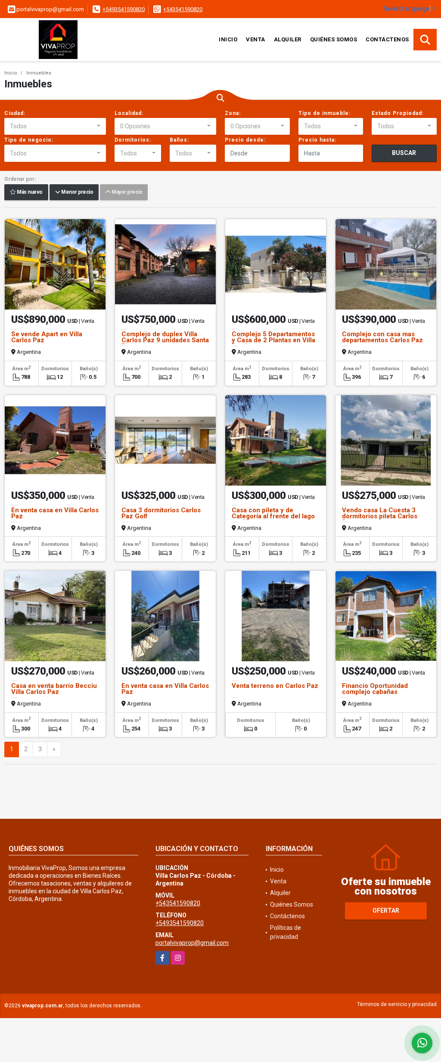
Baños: (179, 140)
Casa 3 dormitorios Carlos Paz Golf (161, 513)
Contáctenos (387, 39)
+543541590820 (182, 9)
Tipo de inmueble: (324, 113)
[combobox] (55, 126)
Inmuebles (38, 73)
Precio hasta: (317, 140)
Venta (255, 39)
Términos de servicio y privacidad (397, 1004)
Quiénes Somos (333, 39)
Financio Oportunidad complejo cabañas (375, 689)
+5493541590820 (123, 9)
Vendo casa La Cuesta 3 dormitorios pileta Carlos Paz (379, 516)
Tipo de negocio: (28, 140)
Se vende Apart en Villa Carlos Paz (46, 337)
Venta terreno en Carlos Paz (275, 686)
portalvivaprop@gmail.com (192, 942)
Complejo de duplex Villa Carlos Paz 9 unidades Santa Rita (165, 340)
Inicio (228, 39)
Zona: (233, 113)
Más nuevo (29, 192)
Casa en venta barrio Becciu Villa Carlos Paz (54, 689)
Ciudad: (14, 113)
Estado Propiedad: (398, 113)
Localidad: (129, 113)
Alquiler (287, 39)
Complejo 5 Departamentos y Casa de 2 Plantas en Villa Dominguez (273, 340)
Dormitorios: (133, 140)
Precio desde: (245, 140)
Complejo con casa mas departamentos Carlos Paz (382, 337)
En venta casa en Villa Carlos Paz (55, 513)
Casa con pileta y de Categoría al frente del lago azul (273, 516)
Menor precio (76, 192)
